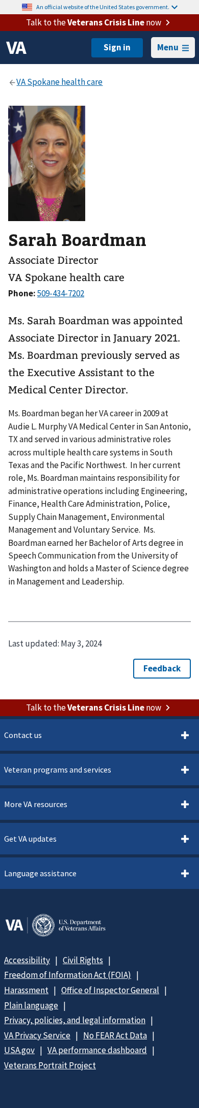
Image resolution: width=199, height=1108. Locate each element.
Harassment (26, 990)
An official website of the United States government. (102, 7)
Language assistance (40, 873)
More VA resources (35, 804)
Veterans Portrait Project (50, 1065)
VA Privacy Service (37, 1035)
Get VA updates (30, 839)
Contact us (23, 735)
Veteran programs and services (57, 769)
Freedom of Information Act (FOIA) (67, 974)
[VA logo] (16, 48)
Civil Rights (83, 960)
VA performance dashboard (97, 1050)
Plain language (31, 1005)
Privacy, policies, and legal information (74, 1020)
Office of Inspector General (110, 990)
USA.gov (19, 1050)
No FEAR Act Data (115, 1035)
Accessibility (27, 960)
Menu (168, 47)
